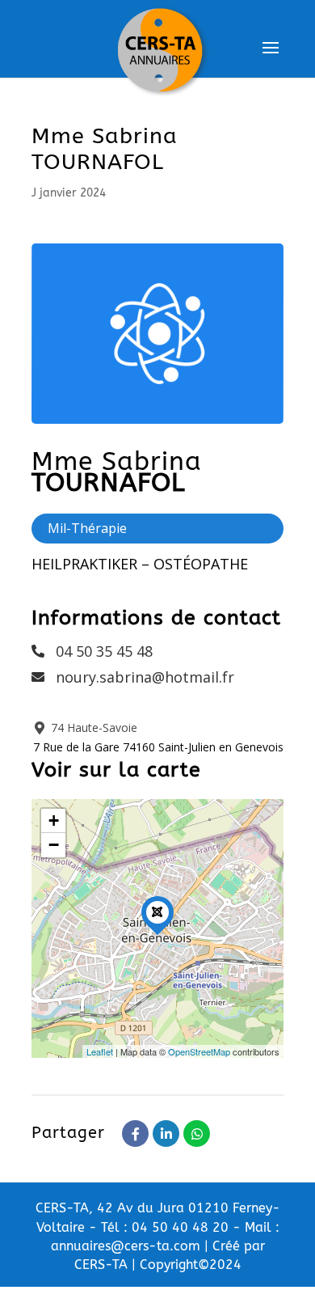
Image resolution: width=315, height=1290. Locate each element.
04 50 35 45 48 (104, 651)
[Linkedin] (166, 1133)
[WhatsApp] (196, 1133)
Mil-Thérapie (87, 528)
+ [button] (53, 820)
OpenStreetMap (199, 1051)
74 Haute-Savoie (92, 727)
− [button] (53, 845)
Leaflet (99, 1051)
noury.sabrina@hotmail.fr (145, 677)
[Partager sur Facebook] (135, 1133)
